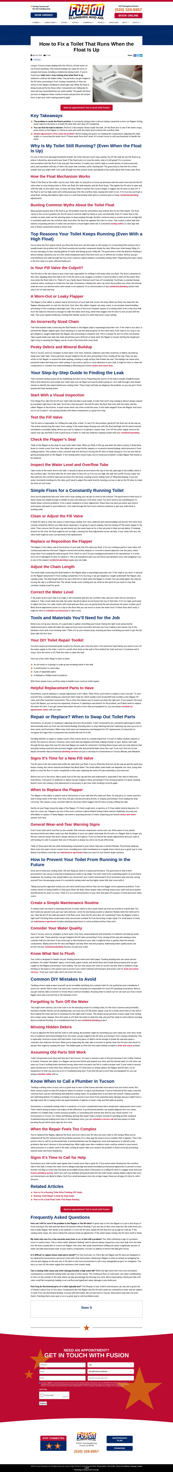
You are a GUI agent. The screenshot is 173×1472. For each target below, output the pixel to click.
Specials (100, 22)
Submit (43, 1403)
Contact (136, 22)
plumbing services (70, 751)
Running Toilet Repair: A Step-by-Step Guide (54, 1196)
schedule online (44, 1074)
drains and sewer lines (102, 365)
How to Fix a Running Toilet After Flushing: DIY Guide (58, 1192)
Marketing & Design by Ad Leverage (86, 1470)
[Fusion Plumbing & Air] (86, 11)
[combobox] (110, 1364)
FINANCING (119, 1448)
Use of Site (111, 1466)
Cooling (64, 22)
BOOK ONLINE (128, 15)
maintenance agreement (71, 852)
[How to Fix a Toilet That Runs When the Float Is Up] (117, 83)
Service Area (113, 22)
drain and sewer (125, 1045)
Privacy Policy (120, 1386)
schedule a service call (103, 1119)
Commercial (87, 22)
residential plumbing (129, 195)
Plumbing (35, 22)
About (124, 22)
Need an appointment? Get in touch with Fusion (86, 108)
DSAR (87, 1468)
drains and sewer (128, 814)
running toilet (116, 223)
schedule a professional (57, 610)
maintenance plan (120, 1439)
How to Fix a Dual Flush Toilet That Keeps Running (56, 1199)
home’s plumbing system (42, 1173)
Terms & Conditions (123, 1466)
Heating (75, 22)
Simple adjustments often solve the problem (54, 134)
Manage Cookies (136, 1466)
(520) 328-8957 (128, 10)
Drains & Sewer (50, 22)
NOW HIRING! (44, 15)
